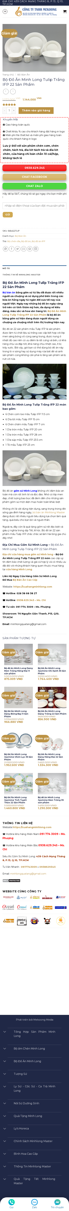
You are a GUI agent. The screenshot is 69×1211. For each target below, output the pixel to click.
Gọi (11, 1207)
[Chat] (57, 1202)
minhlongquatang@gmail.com (28, 873)
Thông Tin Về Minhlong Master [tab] (21, 275)
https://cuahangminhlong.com (32, 586)
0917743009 (28, 866)
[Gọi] (11, 1202)
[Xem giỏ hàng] (64, 11)
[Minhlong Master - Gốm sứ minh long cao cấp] (35, 11)
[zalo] (34, 1202)
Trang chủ (8, 74)
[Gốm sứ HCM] (34, 907)
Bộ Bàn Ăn (23, 74)
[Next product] (6, 91)
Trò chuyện (57, 1207)
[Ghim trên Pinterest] (29, 249)
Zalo (34, 1207)
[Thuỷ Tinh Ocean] (22, 907)
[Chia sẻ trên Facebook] (11, 249)
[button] (5, 11)
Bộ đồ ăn (26, 241)
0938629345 (47, 866)
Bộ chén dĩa (13, 241)
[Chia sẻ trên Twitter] (17, 249)
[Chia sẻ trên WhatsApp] (5, 249)
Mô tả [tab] (6, 268)
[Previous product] (13, 91)
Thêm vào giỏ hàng (36, 110)
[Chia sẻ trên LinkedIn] (36, 249)
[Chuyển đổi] (5, 1032)
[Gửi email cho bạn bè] (23, 249)
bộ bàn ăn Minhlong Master (49, 512)
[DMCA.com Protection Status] (11, 880)
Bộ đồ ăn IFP (38, 241)
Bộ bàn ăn (9, 292)
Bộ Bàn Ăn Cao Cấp (25, 579)
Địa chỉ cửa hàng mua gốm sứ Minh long (28, 554)
